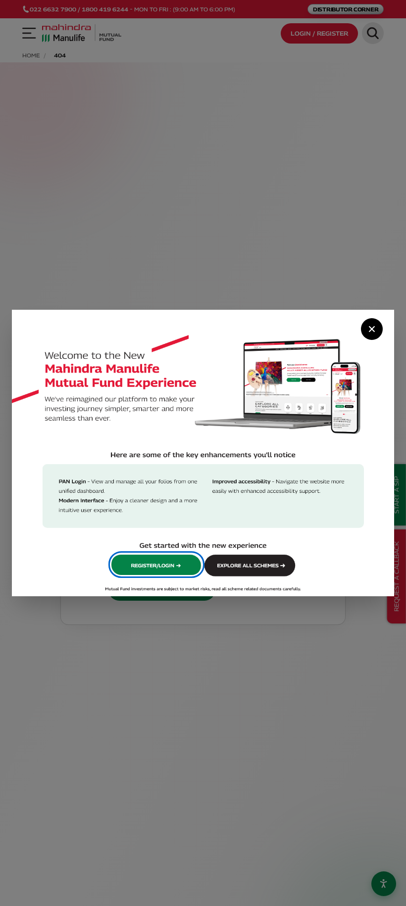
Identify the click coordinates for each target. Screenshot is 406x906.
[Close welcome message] (372, 329)
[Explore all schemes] (251, 564)
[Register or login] (156, 564)
